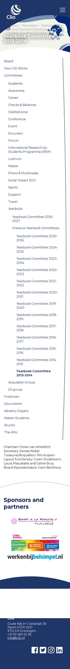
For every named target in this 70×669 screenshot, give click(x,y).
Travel (13, 201)
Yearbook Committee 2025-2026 (36, 238)
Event (12, 126)
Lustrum (14, 159)
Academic (15, 83)
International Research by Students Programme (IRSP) (29, 150)
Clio (14, 12)
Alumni (9, 425)
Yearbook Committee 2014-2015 (36, 362)
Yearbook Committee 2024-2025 (37, 249)
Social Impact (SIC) (22, 180)
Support (14, 194)
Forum (13, 140)
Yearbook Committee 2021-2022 (36, 283)
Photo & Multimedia (23, 173)
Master (13, 166)
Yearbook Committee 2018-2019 (36, 317)
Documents (13, 404)
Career (13, 98)
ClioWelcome (18, 112)
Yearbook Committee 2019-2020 (36, 306)
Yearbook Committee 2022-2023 (37, 272)
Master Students (16, 418)
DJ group (15, 389)
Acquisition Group (21, 382)
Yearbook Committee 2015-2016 (36, 351)
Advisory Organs (16, 411)
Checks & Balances (22, 105)
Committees (30, 24)
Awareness (16, 90)
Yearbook (48, 24)
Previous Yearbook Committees (27, 28)
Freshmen (11, 396)
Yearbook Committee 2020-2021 (37, 294)
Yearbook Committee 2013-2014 (33, 373)
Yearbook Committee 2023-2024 (37, 261)
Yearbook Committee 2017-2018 (36, 328)
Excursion (15, 133)
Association (11, 24)
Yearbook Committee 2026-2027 (32, 219)
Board (8, 61)
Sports (13, 187)
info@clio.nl (16, 638)
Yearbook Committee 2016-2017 (36, 339)
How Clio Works (15, 68)
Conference (17, 119)
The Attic (11, 432)
